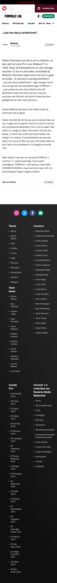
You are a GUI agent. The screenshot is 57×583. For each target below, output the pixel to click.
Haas (13, 258)
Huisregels (40, 415)
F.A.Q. (38, 410)
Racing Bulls (16, 272)
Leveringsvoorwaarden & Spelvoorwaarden (45, 436)
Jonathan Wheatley (15, 357)
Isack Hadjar (41, 279)
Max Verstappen (43, 304)
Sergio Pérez (41, 328)
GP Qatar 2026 (14, 563)
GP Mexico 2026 (15, 538)
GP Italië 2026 (14, 492)
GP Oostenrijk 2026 (15, 449)
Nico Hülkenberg (43, 308)
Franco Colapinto (43, 265)
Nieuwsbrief (41, 456)
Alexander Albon (43, 231)
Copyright (40, 466)
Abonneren (48, 16)
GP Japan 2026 (14, 410)
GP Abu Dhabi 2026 (16, 570)
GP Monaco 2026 (15, 432)
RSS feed (39, 420)
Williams (14, 282)
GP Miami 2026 (15, 417)
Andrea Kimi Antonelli (45, 236)
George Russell (42, 274)
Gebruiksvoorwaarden (45, 430)
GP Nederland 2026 (15, 484)
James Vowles (14, 350)
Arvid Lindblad (42, 241)
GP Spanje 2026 (15, 500)
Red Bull (14, 277)
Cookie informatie (43, 447)
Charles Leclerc (42, 250)
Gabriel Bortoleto (43, 270)
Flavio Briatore (14, 327)
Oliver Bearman (42, 313)
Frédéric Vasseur (14, 335)
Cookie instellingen (44, 452)
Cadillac (14, 248)
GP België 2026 (15, 467)
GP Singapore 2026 (15, 519)
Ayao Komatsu (15, 320)
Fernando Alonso (43, 260)
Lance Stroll (40, 284)
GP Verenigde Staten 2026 (16, 529)
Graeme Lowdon (14, 342)
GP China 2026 (14, 402)
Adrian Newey (14, 297)
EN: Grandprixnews (44, 405)
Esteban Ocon (41, 255)
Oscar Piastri (41, 318)
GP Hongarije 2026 (16, 475)
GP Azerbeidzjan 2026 (16, 509)
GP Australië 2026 (16, 395)
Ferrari (14, 253)
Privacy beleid (41, 442)
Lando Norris (41, 289)
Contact (39, 461)
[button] (46, 8)
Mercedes (15, 267)
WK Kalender (18, 23)
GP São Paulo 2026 (16, 545)
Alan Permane (15, 305)
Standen (31, 23)
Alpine (13, 231)
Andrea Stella (14, 312)
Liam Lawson (41, 299)
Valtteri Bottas (42, 333)
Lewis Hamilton (42, 294)
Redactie (14, 43)
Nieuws (5, 23)
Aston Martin (14, 237)
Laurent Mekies (14, 365)
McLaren (14, 263)
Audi (13, 243)
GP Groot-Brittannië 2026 (15, 459)
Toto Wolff (15, 371)
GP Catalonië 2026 (16, 440)
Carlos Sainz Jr (42, 245)
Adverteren (40, 425)
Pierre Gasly (41, 323)
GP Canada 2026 (15, 425)
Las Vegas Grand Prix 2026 (15, 554)
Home (38, 400)
